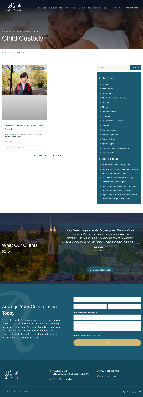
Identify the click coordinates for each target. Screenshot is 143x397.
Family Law (71, 8)
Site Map (9, 392)
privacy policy (97, 335)
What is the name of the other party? (85, 312)
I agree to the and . (89, 335)
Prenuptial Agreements (110, 134)
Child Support (107, 102)
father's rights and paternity (112, 121)
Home (4, 52)
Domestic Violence (109, 112)
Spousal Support (108, 144)
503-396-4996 (132, 8)
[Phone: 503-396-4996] (98, 371)
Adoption (105, 84)
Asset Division (107, 89)
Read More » (9, 141)
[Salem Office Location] (50, 379)
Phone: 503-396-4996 (109, 371)
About (82, 8)
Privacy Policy (18, 392)
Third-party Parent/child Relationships (116, 148)
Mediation (105, 125)
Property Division (108, 139)
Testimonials (95, 8)
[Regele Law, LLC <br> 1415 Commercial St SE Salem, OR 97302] (50, 371)
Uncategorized (107, 153)
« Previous (38, 155)
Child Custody (56, 8)
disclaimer (86, 335)
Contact (115, 8)
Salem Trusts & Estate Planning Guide (116, 165)
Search (135, 67)
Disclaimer (28, 392)
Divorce (42, 8)
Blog (106, 8)
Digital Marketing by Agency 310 (132, 392)
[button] (62, 243)
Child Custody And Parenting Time (114, 98)
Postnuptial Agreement (110, 130)
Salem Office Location (62, 379)
